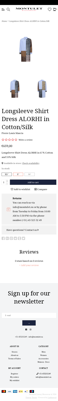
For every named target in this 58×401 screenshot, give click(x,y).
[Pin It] (11, 238)
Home (4, 21)
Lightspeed (52, 397)
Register (14, 373)
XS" (6, 174)
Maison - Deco (44, 362)
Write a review (26, 139)
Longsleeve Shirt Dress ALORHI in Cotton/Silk (29, 21)
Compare (42, 189)
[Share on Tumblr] (19, 238)
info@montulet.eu (36, 337)
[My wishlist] (49, 9)
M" (29, 174)
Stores (14, 352)
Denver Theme (31, 397)
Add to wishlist (21, 189)
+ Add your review (29, 265)
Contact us (31, 229)
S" (18, 174)
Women (43, 355)
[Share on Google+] (7, 238)
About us (14, 355)
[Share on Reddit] (15, 238)
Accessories (43, 358)
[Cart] (54, 9)
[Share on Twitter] (23, 238)
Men (43, 352)
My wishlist (14, 380)
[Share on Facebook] (3, 238)
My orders (14, 377)
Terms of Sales (14, 358)
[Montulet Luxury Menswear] (29, 9)
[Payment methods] (4, 391)
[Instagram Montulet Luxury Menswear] (30, 329)
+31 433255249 (21, 337)
